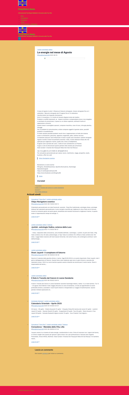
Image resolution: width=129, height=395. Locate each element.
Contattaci (24, 20)
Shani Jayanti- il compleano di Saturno (48, 253)
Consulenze (24, 18)
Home (22, 22)
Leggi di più (35, 216)
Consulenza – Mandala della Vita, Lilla (47, 327)
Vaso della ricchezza (41, 190)
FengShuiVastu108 (44, 55)
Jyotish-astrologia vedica (44, 49)
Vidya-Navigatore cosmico (47, 158)
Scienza (50, 225)
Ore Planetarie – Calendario (29, 24)
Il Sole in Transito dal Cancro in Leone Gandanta (49, 186)
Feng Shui (42, 199)
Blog (22, 16)
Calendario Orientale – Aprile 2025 (46, 303)
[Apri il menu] (19, 38)
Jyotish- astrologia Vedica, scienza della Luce (51, 227)
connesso (45, 353)
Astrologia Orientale (37, 301)
